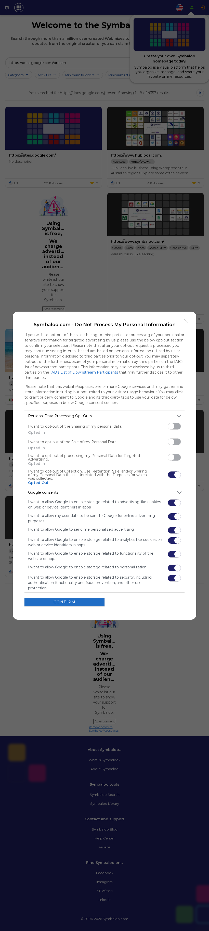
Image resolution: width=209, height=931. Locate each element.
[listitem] (104, 416)
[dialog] (104, 466)
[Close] (186, 321)
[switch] (174, 426)
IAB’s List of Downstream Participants (84, 372)
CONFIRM (65, 602)
